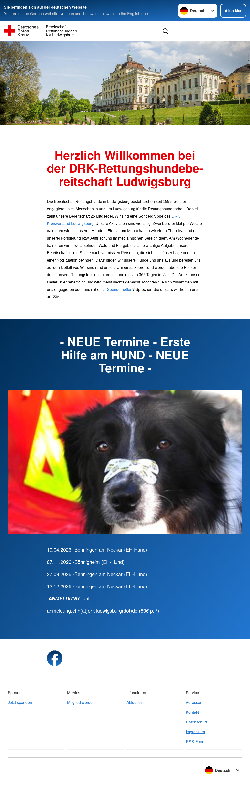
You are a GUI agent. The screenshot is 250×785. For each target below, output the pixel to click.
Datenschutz (197, 722)
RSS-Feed (195, 741)
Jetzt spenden (20, 702)
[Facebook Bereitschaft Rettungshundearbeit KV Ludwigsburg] (54, 658)
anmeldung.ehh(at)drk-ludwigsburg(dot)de (92, 610)
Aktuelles (134, 702)
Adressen (194, 702)
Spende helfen (119, 289)
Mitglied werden (81, 702)
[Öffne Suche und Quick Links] (165, 31)
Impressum (195, 731)
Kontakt (192, 712)
